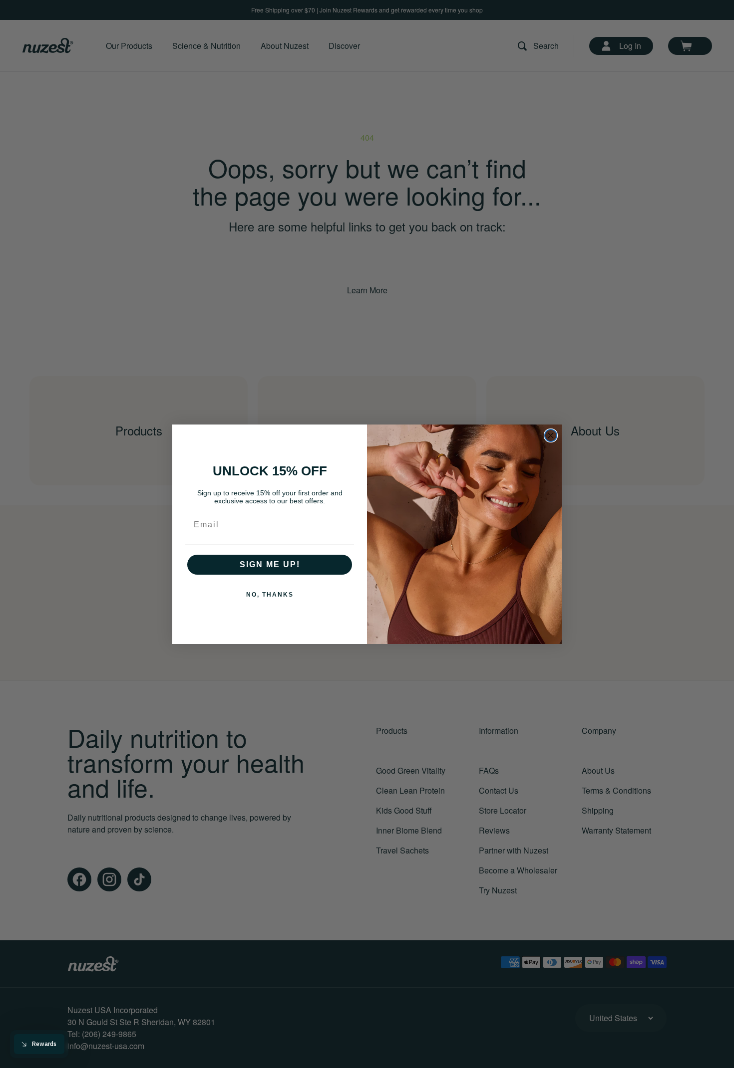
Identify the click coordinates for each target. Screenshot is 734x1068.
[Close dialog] (551, 435)
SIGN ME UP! (270, 564)
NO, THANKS (270, 594)
